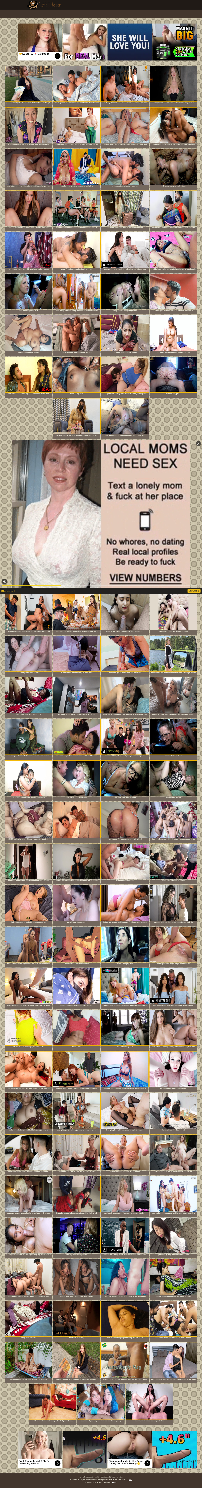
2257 (130, 1480)
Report (114, 1482)
